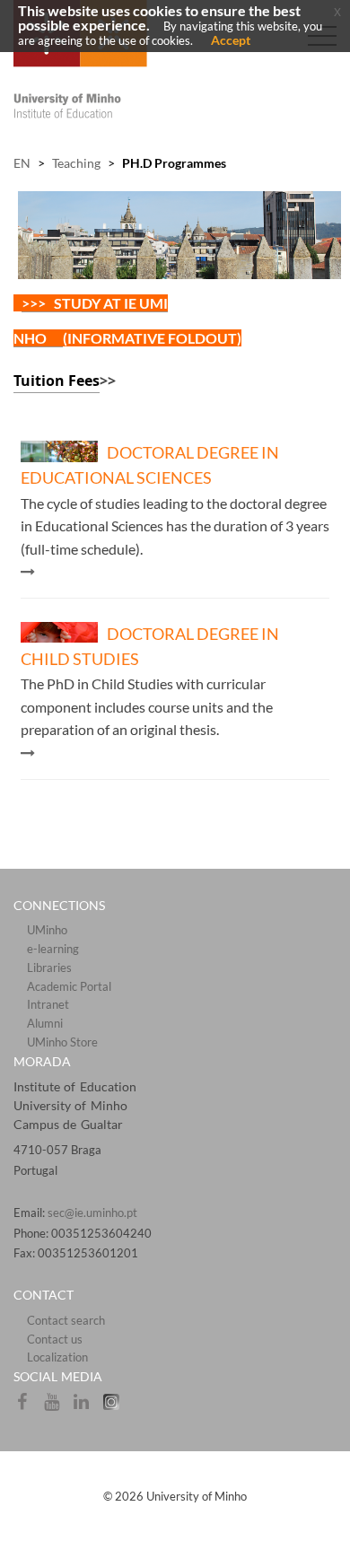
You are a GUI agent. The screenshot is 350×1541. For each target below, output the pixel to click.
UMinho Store (62, 1042)
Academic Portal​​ (69, 986)
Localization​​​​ (57, 1357)
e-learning (53, 948)
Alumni (45, 1023)
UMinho (47, 930)
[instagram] (115, 1407)
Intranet (48, 1004)
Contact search (66, 1320)
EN (22, 163)
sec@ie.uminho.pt (92, 1212)
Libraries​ (49, 967)
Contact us (55, 1339)
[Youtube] (58, 1407)
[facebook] (28, 1407)
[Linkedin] (87, 1407)
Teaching (76, 163)
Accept (230, 40)
